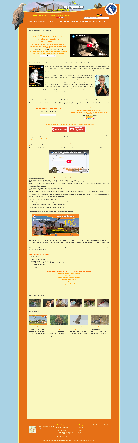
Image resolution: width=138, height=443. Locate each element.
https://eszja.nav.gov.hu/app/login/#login (62, 177)
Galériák (66, 21)
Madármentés (42, 21)
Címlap (31, 21)
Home (30, 24)
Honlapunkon (33, 262)
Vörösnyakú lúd (95, 327)
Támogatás (88, 21)
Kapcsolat (102, 21)
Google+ (80, 430)
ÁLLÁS (82, 21)
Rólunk (95, 21)
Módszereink (51, 21)
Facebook (80, 427)
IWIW (79, 433)
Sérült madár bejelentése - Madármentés (46, 426)
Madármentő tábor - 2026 (36, 327)
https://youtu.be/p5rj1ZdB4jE (80, 149)
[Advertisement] (96, 224)
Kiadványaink (74, 21)
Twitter (79, 432)
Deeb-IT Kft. (94, 440)
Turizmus (59, 21)
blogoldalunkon (44, 262)
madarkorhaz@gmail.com (67, 432)
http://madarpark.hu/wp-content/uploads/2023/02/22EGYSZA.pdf (70, 143)
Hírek (35, 21)
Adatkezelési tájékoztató (61, 436)
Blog (79, 429)
